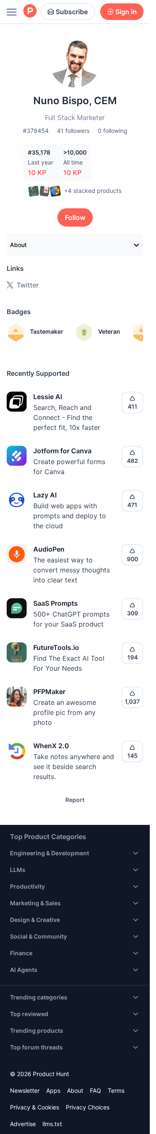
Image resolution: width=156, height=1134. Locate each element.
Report (74, 799)
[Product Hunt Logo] (30, 11)
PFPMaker (49, 691)
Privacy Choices (87, 1107)
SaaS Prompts (55, 603)
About (18, 244)
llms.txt (52, 1123)
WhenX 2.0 (51, 746)
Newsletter (25, 1090)
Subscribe (72, 11)
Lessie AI (47, 396)
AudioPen (48, 549)
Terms (116, 1090)
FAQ (95, 1090)
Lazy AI (45, 495)
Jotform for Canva (62, 451)
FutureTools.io (56, 647)
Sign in (126, 11)
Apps (53, 1090)
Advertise (23, 1123)
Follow (75, 217)
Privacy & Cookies (34, 1107)
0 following (112, 130)
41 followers (73, 130)
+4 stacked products (92, 190)
